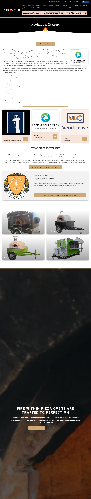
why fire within (24, 7)
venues (44, 5)
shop (68, 1)
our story (70, 6)
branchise (50, 5)
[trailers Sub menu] (59, 5)
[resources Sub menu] (80, 5)
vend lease (66, 140)
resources (76, 5)
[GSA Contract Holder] (85, 2)
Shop (84, 5)
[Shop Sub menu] (86, 5)
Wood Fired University (76, 1)
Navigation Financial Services (12, 140)
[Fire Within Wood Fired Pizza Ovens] (12, 10)
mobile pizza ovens (36, 428)
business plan (38, 6)
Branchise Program (55, 428)
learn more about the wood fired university (45, 167)
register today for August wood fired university (60, 195)
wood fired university (31, 6)
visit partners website (45, 44)
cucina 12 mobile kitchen (14, 231)
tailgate (7, 257)
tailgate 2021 (53, 231)
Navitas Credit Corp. (39, 138)
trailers (57, 5)
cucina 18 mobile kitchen (58, 257)
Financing (64, 5)
